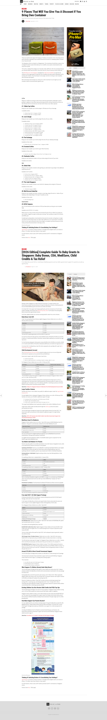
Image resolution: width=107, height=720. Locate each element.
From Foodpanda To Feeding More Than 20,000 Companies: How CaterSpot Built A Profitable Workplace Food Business (78, 99)
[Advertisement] (43, 90)
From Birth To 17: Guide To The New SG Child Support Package (40, 615)
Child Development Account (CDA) (31, 352)
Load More (53, 698)
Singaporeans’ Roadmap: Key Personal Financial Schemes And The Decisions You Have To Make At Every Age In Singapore (78, 129)
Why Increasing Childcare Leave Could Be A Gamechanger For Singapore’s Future (77, 85)
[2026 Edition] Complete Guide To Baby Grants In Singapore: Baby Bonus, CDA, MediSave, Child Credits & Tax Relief (78, 74)
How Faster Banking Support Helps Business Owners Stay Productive (78, 279)
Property (52, 4)
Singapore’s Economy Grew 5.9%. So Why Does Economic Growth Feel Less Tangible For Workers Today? (78, 92)
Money (25, 4)
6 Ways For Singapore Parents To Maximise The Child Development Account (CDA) (45, 387)
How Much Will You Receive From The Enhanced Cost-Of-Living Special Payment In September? (78, 135)
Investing (36, 4)
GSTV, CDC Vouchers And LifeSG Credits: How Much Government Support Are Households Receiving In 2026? (41, 416)
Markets (41, 4)
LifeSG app (47, 406)
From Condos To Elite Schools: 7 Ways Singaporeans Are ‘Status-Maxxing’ (78, 80)
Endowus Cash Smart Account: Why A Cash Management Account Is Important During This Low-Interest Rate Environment (78, 106)
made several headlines (49, 73)
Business (67, 4)
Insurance (30, 4)
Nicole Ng (28, 21)
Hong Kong (72, 4)
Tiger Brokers (25, 229)
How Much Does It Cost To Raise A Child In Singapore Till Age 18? (78, 346)
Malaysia (77, 4)
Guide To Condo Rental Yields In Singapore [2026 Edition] (78, 407)
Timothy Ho (28, 266)
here (29, 237)
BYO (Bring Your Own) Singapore (31, 73)
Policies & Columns (59, 4)
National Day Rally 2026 (42, 310)
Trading (46, 4)
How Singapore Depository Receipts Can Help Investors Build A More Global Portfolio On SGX (78, 121)
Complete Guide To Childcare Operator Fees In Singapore (78, 372)
